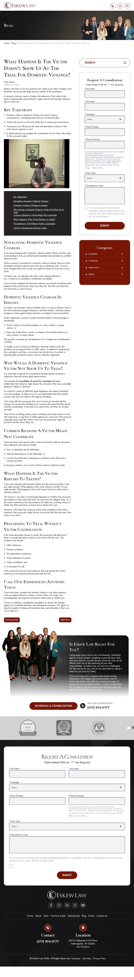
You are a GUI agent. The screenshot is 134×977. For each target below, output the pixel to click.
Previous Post (11, 619)
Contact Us (101, 916)
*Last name (90, 101)
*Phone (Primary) (92, 139)
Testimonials (74, 916)
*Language (90, 114)
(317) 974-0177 (98, 707)
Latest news (93, 267)
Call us (7, 602)
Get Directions (83, 946)
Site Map (87, 958)
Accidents (92, 254)
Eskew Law (48, 595)
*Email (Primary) (92, 127)
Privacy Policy (99, 958)
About (38, 916)
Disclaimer (76, 958)
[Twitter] (75, 905)
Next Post (65, 619)
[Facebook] (51, 905)
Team (46, 916)
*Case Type (90, 173)
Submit (105, 226)
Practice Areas (58, 916)
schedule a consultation (53, 706)
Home (6, 43)
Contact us (13, 278)
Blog (14, 43)
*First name (90, 89)
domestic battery (44, 317)
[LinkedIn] (67, 905)
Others (91, 274)
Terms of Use (97, 167)
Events (91, 916)
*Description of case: (94, 185)
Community (93, 260)
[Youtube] (83, 905)
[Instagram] (59, 905)
